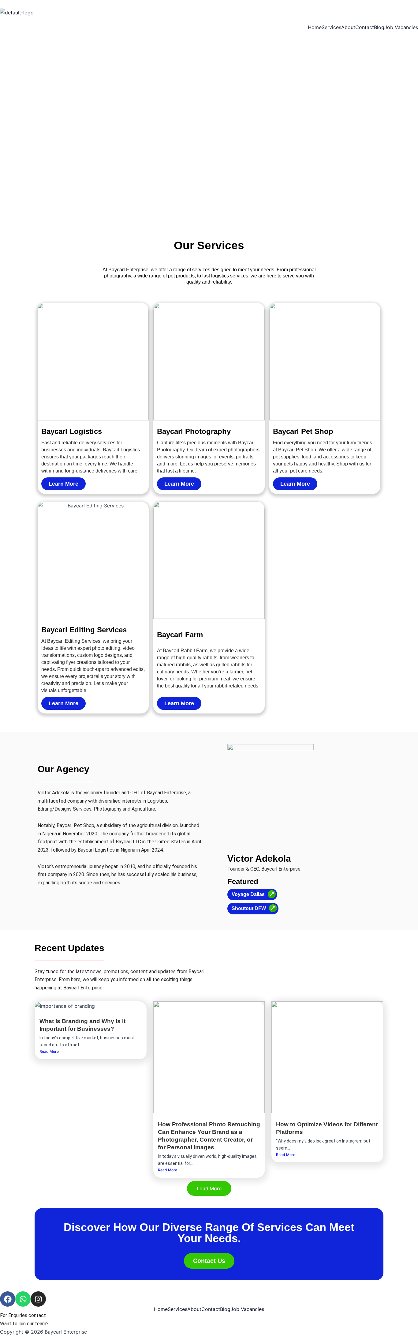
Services (331, 27)
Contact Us (209, 1260)
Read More (49, 1051)
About (348, 27)
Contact (364, 27)
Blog (379, 27)
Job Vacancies (401, 27)
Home (315, 27)
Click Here (61, 1324)
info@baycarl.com (66, 1315)
